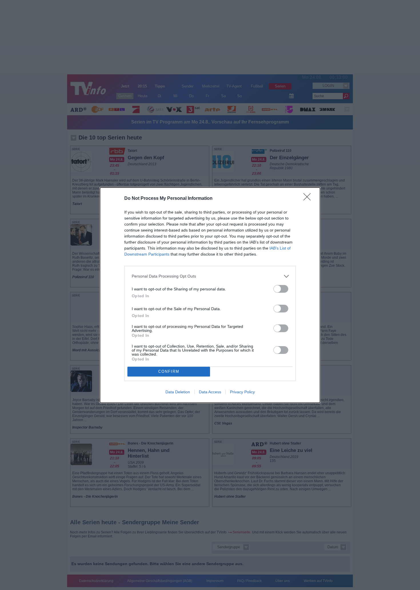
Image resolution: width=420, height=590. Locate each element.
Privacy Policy (242, 392)
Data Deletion (177, 392)
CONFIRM (168, 371)
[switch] (280, 289)
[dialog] (210, 295)
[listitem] (210, 276)
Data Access (210, 392)
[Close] (308, 198)
